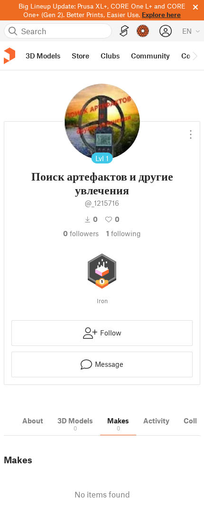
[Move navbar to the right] (194, 55)
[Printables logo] (9, 56)
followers (81, 233)
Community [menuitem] (150, 55)
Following (123, 233)
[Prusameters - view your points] (143, 31)
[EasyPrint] (124, 31)
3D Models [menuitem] (43, 55)
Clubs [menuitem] (110, 55)
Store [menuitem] (80, 55)
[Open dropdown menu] (190, 130)
